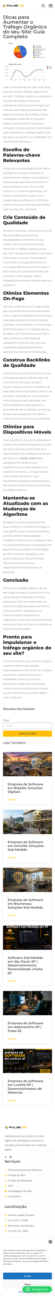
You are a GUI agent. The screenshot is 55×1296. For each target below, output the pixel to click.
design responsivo (31, 458)
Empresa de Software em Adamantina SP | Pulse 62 (25, 1027)
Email (6, 720)
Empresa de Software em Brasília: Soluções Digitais (25, 788)
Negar (27, 1284)
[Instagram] (6, 1157)
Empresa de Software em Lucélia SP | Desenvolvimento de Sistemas (25, 1086)
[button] (50, 1241)
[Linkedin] (10, 1157)
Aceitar (27, 1276)
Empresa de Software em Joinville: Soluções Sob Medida (26, 845)
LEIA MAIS (12, 800)
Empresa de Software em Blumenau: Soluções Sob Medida (25, 903)
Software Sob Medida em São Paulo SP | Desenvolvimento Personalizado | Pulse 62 (25, 965)
